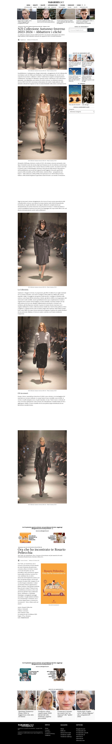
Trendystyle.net (81, 731)
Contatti (47, 730)
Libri (49, 7)
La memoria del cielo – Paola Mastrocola (33, 673)
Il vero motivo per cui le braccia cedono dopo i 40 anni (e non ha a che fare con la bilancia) (75, 78)
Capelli (35, 7)
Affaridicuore (52, 5)
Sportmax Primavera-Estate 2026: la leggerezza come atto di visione (26, 714)
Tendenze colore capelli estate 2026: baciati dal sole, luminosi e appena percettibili (45, 714)
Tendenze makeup (66, 736)
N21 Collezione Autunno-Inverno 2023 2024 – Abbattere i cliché (51, 675)
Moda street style (66, 732)
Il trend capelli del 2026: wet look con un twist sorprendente (46, 21)
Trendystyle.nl (80, 734)
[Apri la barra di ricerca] (82, 5)
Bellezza (40, 7)
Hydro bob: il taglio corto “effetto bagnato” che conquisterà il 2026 (25, 22)
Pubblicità (47, 735)
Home (46, 728)
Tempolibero (62, 7)
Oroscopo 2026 (84, 7)
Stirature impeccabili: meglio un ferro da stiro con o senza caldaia (88, 64)
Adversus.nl (79, 738)
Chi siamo (47, 732)
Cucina (62, 5)
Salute (43, 5)
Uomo (79, 5)
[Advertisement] (42, 188)
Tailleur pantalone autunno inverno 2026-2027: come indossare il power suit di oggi (88, 78)
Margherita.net (20, 26)
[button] (85, 5)
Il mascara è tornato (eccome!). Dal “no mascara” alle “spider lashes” (65, 714)
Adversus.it (79, 736)
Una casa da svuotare (74, 104)
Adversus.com (80, 740)
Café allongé (85, 104)
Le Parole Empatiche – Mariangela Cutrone (52, 538)
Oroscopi (71, 5)
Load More (42, 685)
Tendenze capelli (66, 734)
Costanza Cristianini (23, 560)
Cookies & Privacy (50, 733)
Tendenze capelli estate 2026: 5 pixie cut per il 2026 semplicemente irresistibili (85, 22)
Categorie (71, 109)
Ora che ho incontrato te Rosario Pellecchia (33, 538)
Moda (28, 5)
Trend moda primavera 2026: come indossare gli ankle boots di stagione (65, 22)
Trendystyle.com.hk (82, 732)
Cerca (90, 30)
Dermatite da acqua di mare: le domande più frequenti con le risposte (75, 64)
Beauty (35, 5)
